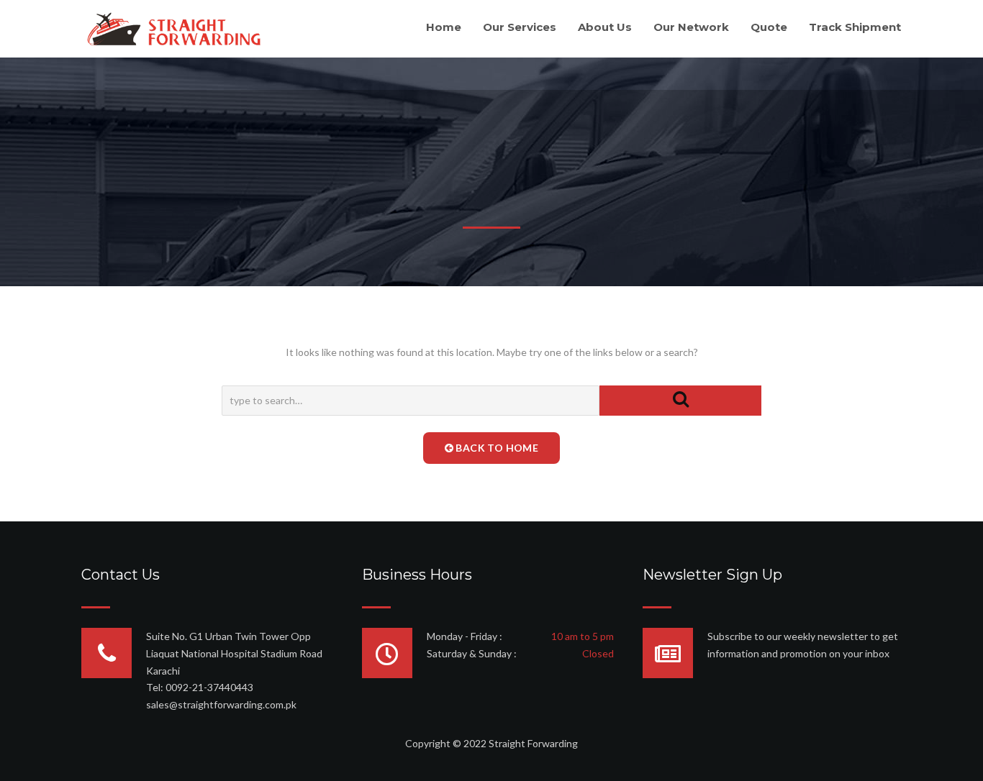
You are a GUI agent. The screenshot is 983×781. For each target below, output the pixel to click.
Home (443, 27)
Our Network (691, 27)
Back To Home (495, 448)
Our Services (519, 27)
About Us (605, 27)
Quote (769, 27)
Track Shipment (855, 27)
